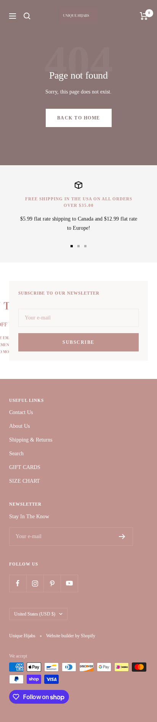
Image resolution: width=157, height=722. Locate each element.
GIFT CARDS (24, 467)
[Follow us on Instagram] (34, 583)
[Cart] (144, 16)
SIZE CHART (24, 481)
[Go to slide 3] (85, 246)
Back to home (78, 118)
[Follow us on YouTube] (69, 583)
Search (16, 453)
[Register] (122, 536)
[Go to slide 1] (71, 246)
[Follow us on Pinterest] (52, 583)
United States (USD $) (34, 614)
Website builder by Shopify (70, 635)
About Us (19, 426)
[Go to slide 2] (78, 246)
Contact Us (21, 412)
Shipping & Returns (30, 440)
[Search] (27, 16)
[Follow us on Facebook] (17, 583)
